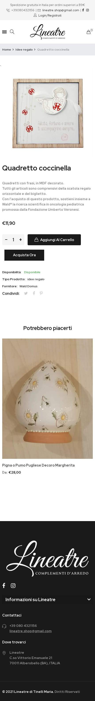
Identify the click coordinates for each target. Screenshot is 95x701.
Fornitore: (9, 286)
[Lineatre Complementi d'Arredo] (47, 31)
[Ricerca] (12, 31)
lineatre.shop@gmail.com (60, 10)
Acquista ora (24, 255)
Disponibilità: (11, 272)
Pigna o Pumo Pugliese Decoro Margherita (38, 465)
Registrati (54, 15)
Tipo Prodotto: (13, 279)
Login (42, 15)
